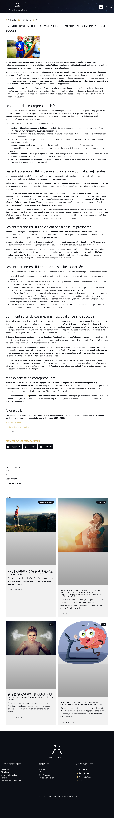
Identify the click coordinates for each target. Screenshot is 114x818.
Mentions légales (8, 772)
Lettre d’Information (9, 775)
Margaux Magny (71, 796)
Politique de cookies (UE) (11, 780)
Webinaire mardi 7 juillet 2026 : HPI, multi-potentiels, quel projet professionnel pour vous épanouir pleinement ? (81, 593)
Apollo (18, 10)
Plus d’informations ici (14, 422)
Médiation (5, 769)
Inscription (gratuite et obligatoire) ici (20, 426)
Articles (9, 470)
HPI (36, 20)
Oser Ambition (11, 478)
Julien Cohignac (57, 796)
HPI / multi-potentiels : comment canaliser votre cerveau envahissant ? (83, 703)
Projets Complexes (13, 482)
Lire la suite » (15, 589)
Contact (4, 777)
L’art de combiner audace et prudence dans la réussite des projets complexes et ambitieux (31, 572)
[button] (101, 7)
